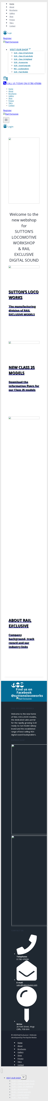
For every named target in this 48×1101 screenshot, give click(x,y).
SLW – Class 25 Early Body (23, 53)
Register (7, 38)
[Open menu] (6, 120)
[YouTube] (22, 685)
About (11, 7)
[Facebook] (13, 685)
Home (11, 4)
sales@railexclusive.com (27, 985)
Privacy (12, 20)
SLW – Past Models (21, 72)
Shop (11, 16)
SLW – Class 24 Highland (23, 59)
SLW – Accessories (21, 62)
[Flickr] (18, 685)
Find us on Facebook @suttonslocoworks (27, 692)
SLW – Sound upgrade (22, 65)
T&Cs (11, 23)
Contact (12, 26)
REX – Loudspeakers (21, 69)
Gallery (12, 13)
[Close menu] (2, 1071)
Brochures (13, 10)
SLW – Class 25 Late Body (23, 56)
